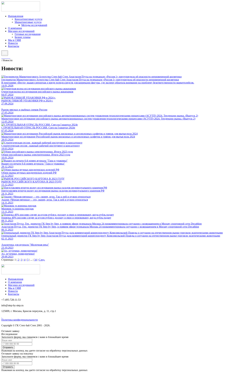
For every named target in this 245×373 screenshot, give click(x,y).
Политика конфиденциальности (19, 319)
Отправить (8, 347)
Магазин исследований (21, 31)
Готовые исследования (27, 34)
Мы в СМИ (14, 40)
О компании (15, 28)
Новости (13, 43)
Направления (15, 16)
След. (42, 259)
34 (35, 259)
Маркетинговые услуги (28, 22)
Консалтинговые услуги (28, 19)
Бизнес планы (22, 37)
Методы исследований (34, 25)
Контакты (13, 46)
